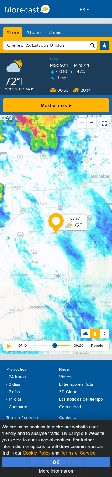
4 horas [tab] (34, 32)
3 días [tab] (55, 32)
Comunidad (70, 407)
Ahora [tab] (13, 32)
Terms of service (22, 418)
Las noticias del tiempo (81, 399)
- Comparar (16, 407)
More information (56, 470)
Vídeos (65, 377)
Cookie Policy (37, 452)
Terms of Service (78, 452)
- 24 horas (16, 377)
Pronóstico (16, 369)
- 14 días (14, 399)
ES (83, 9)
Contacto (67, 418)
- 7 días (13, 392)
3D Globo (68, 392)
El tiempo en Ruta (76, 384)
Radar (64, 369)
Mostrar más (54, 105)
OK (56, 462)
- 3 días (13, 384)
